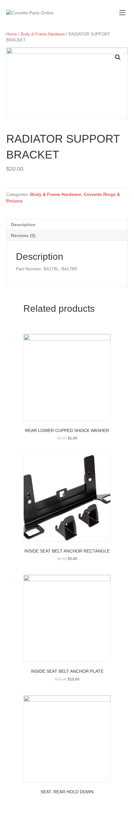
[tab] (67, 224)
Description (23, 224)
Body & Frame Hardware (43, 34)
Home (11, 34)
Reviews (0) (23, 235)
